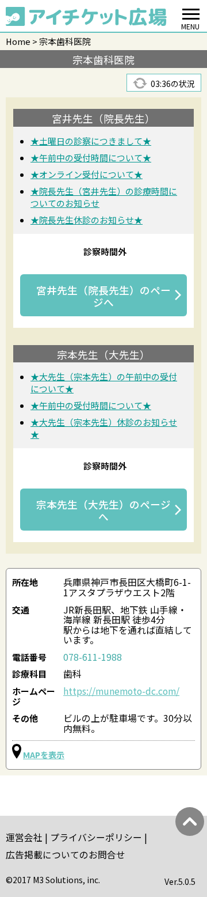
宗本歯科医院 (65, 41)
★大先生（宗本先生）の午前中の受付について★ (103, 382)
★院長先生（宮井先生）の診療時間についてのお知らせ (103, 197)
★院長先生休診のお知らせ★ (86, 220)
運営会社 (24, 837)
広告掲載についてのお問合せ (65, 854)
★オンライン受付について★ (86, 174)
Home (18, 41)
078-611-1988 (92, 657)
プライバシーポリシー (96, 837)
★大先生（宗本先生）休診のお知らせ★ (103, 428)
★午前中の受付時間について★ (90, 158)
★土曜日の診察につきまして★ (90, 141)
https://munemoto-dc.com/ (121, 691)
